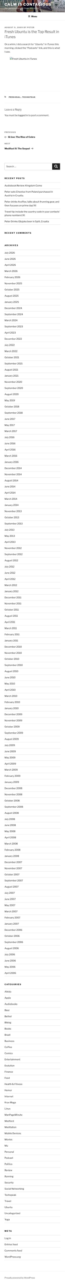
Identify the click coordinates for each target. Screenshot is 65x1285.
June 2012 (10, 573)
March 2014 (11, 499)
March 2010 (11, 696)
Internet (9, 1096)
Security (9, 1182)
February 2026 (12, 277)
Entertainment (12, 1059)
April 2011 (10, 622)
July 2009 (10, 745)
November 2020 (13, 382)
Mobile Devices (13, 1133)
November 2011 (13, 603)
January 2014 (12, 505)
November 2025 (13, 283)
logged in (23, 115)
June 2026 (10, 259)
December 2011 (13, 597)
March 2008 (11, 843)
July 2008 (10, 819)
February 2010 (12, 702)
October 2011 (12, 609)
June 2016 (10, 443)
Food (7, 1078)
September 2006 (14, 942)
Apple (8, 998)
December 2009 (13, 714)
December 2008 (13, 788)
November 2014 (13, 474)
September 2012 (14, 554)
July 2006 (10, 954)
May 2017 (10, 425)
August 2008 (12, 813)
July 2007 (10, 893)
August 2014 (11, 480)
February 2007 (12, 917)
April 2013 (10, 542)
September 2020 (14, 388)
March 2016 (11, 456)
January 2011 (11, 640)
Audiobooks (11, 1004)
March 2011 (11, 628)
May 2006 (10, 967)
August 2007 (12, 886)
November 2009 (13, 720)
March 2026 (11, 271)
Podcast (9, 1158)
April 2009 (10, 763)
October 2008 (12, 800)
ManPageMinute (13, 1115)
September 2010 (14, 665)
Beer (7, 1010)
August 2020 (12, 394)
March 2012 (11, 585)
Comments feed (13, 1250)
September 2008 (14, 806)
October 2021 (12, 357)
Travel (8, 1201)
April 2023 (10, 332)
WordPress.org (13, 1256)
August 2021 (11, 369)
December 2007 (13, 862)
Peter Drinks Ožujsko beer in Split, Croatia (27, 221)
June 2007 (10, 899)
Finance (9, 1071)
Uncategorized (12, 1213)
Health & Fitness (13, 1084)
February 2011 (12, 634)
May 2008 (10, 831)
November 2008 (13, 794)
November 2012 (13, 548)
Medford (9, 1121)
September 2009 (14, 733)
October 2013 (12, 517)
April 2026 (10, 265)
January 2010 (12, 708)
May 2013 (10, 536)
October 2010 (12, 659)
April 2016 (10, 449)
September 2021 (14, 363)
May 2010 (10, 683)
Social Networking (14, 1188)
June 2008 (10, 825)
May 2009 (10, 757)
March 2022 (11, 351)
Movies (8, 1139)
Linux (7, 1108)
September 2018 (14, 412)
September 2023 (14, 326)
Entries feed (11, 1244)
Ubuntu (9, 1207)
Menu (34, 16)
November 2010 (13, 653)
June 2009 (10, 751)
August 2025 (12, 295)
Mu (6, 1145)
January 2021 (11, 375)
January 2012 (11, 591)
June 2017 (10, 419)
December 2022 (13, 339)
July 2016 (10, 437)
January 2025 (12, 302)
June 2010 (10, 677)
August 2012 (11, 560)
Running (9, 1176)
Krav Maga (10, 1102)
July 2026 (10, 252)
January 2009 (12, 782)
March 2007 (11, 911)
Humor (8, 1090)
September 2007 (14, 880)
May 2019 (10, 400)
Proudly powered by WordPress (20, 1277)
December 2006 (13, 930)
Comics (9, 1053)
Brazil (7, 1035)
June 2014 (10, 486)
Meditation (10, 1127)
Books (8, 1028)
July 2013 (10, 529)
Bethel (8, 1016)
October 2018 (12, 406)
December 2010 (13, 646)
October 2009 (12, 726)
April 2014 (10, 492)
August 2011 (11, 616)
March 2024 (11, 320)
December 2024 (13, 308)
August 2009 (12, 739)
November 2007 (13, 868)
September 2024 (14, 314)
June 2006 (10, 960)
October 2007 (12, 874)
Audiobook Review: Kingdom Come (23, 185)
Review (8, 1170)
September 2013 (14, 523)
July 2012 (9, 566)
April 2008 (10, 837)
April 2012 (10, 579)
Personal (15, 97)
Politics (8, 1164)
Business (9, 1041)
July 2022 (10, 345)
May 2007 (10, 905)
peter (30, 27)
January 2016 (12, 462)
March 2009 (11, 769)
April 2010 (10, 689)
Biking (8, 1022)
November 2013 (13, 511)
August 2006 (12, 948)
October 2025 (12, 289)
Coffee (8, 1047)
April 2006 (10, 973)
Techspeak (29, 97)
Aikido (8, 991)
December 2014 (13, 468)
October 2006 (12, 936)
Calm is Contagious (28, 4)
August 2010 (11, 671)
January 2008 (12, 856)
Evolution (10, 1065)
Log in (8, 1238)
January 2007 (12, 923)
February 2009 (12, 776)
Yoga (7, 1219)
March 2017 (11, 431)
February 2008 (12, 850)
